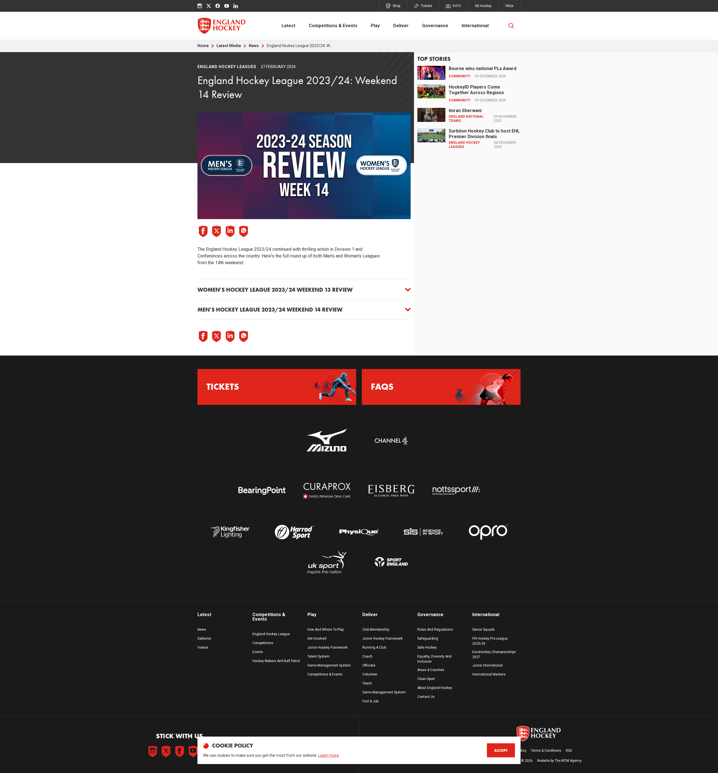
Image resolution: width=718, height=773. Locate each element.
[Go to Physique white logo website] (359, 532)
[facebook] (217, 6)
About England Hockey (434, 688)
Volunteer (370, 674)
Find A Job (370, 701)
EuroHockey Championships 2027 (494, 654)
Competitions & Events (333, 25)
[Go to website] (326, 440)
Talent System (318, 656)
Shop (396, 6)
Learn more (328, 755)
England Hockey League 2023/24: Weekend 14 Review (300, 45)
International (475, 25)
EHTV (457, 6)
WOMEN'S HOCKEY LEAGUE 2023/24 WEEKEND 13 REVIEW (275, 289)
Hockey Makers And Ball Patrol (276, 661)
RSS (569, 751)
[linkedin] (235, 6)
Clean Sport (426, 679)
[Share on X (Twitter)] (216, 231)
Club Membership (375, 630)
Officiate (368, 665)
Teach (367, 683)
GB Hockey (483, 6)
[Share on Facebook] (203, 231)
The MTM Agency (568, 761)
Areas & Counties (430, 670)
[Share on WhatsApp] (243, 231)
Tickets (426, 6)
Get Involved (316, 638)
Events (257, 652)
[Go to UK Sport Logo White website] (326, 562)
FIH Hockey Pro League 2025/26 (490, 641)
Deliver (401, 25)
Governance (435, 25)
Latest (288, 25)
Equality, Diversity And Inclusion (434, 658)
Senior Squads (483, 630)
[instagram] (199, 6)
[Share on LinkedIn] (230, 231)
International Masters (489, 674)
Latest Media (229, 45)
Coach (367, 656)
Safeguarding (427, 638)
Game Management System (329, 665)
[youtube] (226, 6)
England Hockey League (271, 634)
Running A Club (374, 647)
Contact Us (426, 697)
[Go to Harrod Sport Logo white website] (294, 532)
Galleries (204, 638)
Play (375, 25)
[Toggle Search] (511, 26)
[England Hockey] (221, 25)
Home (203, 45)
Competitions (262, 643)
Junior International (487, 665)
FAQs (509, 6)
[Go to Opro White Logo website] (488, 532)
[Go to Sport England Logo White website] (391, 562)
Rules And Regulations (435, 630)
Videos (202, 647)
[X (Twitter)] (208, 6)
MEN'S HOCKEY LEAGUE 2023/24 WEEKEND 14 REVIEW (269, 309)
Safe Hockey (427, 647)
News (254, 45)
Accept (501, 750)
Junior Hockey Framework (327, 647)
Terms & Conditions (546, 751)
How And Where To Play (325, 630)
